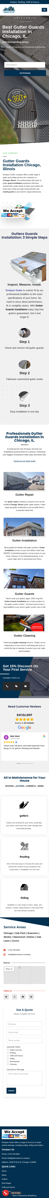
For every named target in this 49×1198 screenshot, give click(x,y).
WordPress (32, 1196)
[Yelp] (14, 996)
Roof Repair (6, 1183)
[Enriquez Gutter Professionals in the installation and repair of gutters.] (9, 10)
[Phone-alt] (7, 686)
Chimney (13, 1064)
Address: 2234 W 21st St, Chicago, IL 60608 (19, 1162)
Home (4, 1171)
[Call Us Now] (5, 1193)
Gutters (5, 1179)
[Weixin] (16, 686)
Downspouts (15, 1061)
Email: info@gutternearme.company (16, 1158)
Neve (14, 1196)
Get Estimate (25, 73)
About (4, 1175)
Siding (12, 1059)
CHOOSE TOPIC (13, 1047)
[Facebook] (6, 996)
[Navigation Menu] (44, 10)
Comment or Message (15, 1069)
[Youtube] (23, 996)
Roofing (13, 1053)
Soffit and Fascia (16, 1056)
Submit (11, 1091)
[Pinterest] (31, 996)
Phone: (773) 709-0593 (11, 1154)
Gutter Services (16, 1050)
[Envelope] (25, 686)
